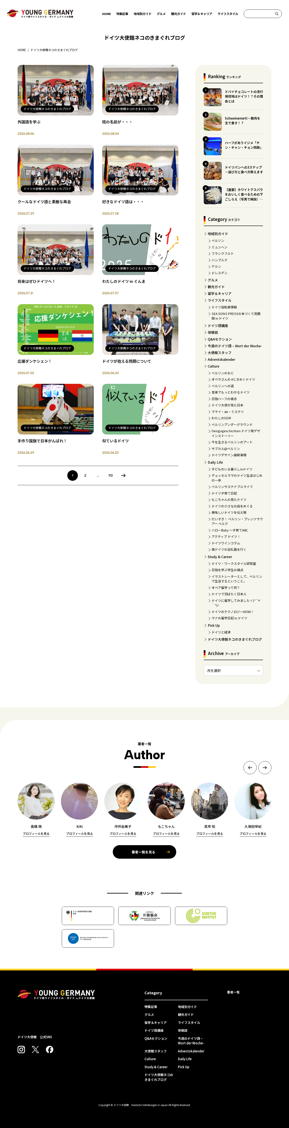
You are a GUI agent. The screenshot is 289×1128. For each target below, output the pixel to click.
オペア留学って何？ (226, 587)
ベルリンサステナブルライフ (232, 486)
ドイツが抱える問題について (126, 361)
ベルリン (218, 240)
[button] (250, 767)
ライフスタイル (227, 13)
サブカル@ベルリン (226, 448)
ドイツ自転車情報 (224, 307)
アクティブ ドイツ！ (226, 536)
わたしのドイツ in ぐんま (123, 281)
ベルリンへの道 (223, 386)
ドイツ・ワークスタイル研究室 (234, 563)
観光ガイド (178, 13)
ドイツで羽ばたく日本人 (229, 594)
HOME (106, 13)
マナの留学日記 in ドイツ (229, 618)
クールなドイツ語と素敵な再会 (44, 201)
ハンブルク (219, 260)
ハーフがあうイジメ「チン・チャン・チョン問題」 (244, 145)
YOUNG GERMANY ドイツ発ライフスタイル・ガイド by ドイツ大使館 (56, 995)
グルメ (161, 13)
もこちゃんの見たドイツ (229, 499)
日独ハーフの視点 (224, 398)
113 (111, 475)
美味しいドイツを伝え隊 (229, 512)
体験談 (213, 332)
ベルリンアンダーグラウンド (232, 424)
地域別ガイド (142, 13)
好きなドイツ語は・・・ (123, 201)
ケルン (216, 266)
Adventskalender (221, 359)
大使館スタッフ (219, 352)
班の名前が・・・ (117, 121)
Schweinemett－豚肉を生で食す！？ (242, 120)
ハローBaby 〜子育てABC (230, 530)
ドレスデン (219, 273)
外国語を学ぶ (29, 121)
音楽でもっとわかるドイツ (231, 392)
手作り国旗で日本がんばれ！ (42, 440)
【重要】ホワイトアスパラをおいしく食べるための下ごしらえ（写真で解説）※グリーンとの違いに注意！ (244, 196)
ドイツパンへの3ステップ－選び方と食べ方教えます (244, 169)
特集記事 (122, 13)
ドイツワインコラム (226, 543)
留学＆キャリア (201, 13)
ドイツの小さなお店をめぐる (232, 506)
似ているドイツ (115, 440)
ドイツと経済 (221, 632)
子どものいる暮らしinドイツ (232, 469)
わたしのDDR (221, 418)
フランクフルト (223, 253)
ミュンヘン (219, 247)
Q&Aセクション (220, 339)
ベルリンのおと (223, 373)
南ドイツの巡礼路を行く (229, 549)
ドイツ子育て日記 (224, 493)
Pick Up (214, 625)
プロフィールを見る (36, 833)
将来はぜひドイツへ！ (37, 281)
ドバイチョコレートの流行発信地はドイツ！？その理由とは (244, 96)
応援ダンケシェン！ (35, 361)
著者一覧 (233, 992)
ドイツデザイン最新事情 (229, 455)
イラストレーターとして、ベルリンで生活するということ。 (237, 578)
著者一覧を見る (143, 851)
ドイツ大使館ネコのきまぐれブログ (235, 639)
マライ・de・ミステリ (228, 411)
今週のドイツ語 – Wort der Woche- (235, 345)
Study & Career (220, 556)
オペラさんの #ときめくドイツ (233, 379)
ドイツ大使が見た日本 (227, 405)
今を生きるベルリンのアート (232, 442)
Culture (213, 366)
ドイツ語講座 (218, 325)
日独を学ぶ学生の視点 (227, 570)
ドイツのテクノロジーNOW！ (233, 611)
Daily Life (215, 462)
